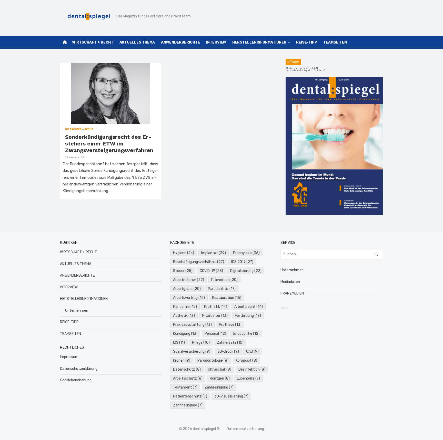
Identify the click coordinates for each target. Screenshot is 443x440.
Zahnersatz (230, 342)
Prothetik (215, 307)
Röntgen (220, 378)
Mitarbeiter (215, 315)
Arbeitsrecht (248, 307)
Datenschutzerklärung (78, 368)
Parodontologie (212, 360)
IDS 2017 (242, 262)
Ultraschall (219, 369)
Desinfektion (251, 369)
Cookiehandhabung (76, 380)
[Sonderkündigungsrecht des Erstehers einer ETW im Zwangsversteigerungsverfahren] (110, 93)
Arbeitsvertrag (189, 298)
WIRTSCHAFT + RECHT (92, 42)
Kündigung (185, 333)
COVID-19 (211, 271)
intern (284, 308)
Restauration (226, 298)
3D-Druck (228, 351)
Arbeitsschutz (188, 378)
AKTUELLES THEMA (137, 42)
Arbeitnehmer (188, 280)
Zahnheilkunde (188, 405)
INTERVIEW (216, 42)
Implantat (213, 253)
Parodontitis (222, 289)
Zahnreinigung (219, 387)
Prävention (224, 280)
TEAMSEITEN (335, 42)
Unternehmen (76, 310)
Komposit (246, 360)
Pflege (201, 342)
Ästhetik (184, 315)
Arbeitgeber (187, 289)
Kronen (181, 360)
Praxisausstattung (192, 324)
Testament (185, 387)
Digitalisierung (245, 271)
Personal (215, 333)
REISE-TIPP (306, 42)
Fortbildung (248, 315)
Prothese (230, 324)
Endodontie (246, 333)
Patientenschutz (190, 396)
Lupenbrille (248, 378)
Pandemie (185, 307)
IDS (179, 342)
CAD (252, 351)
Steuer (183, 271)
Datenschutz (187, 369)
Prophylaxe (246, 253)
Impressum (69, 357)
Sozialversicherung (191, 351)
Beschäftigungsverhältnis (198, 262)
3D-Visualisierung (231, 396)
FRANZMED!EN (292, 293)
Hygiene (183, 253)
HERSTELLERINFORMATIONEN (259, 42)
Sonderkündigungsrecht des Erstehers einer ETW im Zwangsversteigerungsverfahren (109, 144)
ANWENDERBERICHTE (180, 42)
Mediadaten (290, 282)
